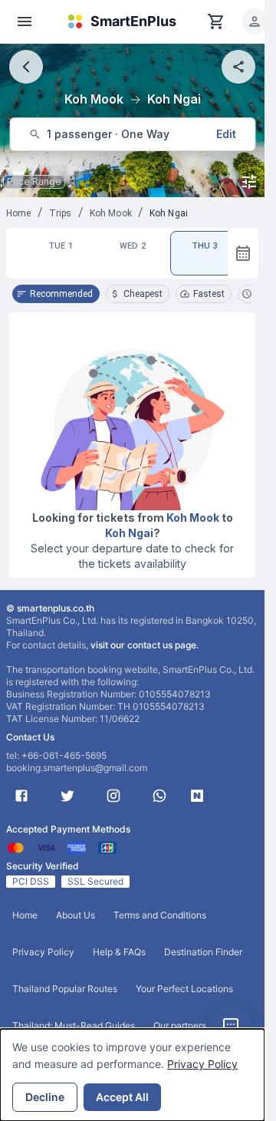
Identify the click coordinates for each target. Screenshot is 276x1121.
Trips (60, 213)
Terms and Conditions (159, 915)
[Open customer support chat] (230, 1025)
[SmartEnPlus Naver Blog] (197, 796)
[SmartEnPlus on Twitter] (67, 795)
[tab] (60, 253)
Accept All (122, 1096)
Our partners (179, 1025)
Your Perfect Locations (184, 988)
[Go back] (26, 67)
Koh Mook (111, 213)
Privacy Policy (202, 1063)
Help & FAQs (119, 952)
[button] (254, 21)
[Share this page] (238, 67)
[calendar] (243, 253)
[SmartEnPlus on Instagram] (113, 795)
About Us (75, 915)
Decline (44, 1096)
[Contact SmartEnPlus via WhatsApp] (159, 795)
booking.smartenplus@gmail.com (76, 767)
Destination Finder (203, 952)
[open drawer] (24, 21)
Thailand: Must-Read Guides (73, 1025)
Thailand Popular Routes (64, 988)
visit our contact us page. (144, 645)
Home (18, 213)
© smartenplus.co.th (50, 608)
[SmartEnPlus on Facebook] (21, 795)
